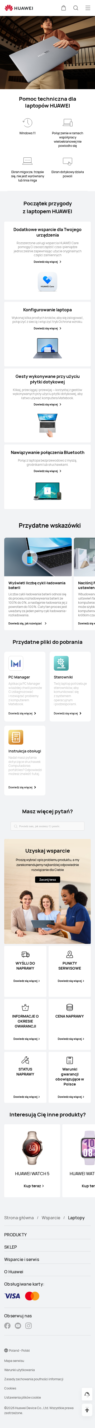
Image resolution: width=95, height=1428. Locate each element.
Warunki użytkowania (19, 1370)
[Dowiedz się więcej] (47, 282)
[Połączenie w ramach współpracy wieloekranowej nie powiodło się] (68, 122)
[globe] (6, 1350)
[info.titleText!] (25, 954)
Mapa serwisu (14, 1361)
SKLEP (10, 1247)
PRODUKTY (15, 1234)
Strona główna (19, 1218)
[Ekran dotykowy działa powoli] (68, 161)
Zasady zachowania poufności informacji (33, 1379)
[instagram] (28, 1326)
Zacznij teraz (47, 879)
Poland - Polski (19, 1350)
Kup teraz (32, 1185)
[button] (63, 8)
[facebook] (7, 1326)
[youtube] (18, 1326)
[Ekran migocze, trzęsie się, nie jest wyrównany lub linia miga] (28, 161)
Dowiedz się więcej (46, 262)
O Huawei (13, 1271)
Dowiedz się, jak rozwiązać (25, 623)
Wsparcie (51, 1218)
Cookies (10, 1388)
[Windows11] (28, 122)
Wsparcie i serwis (21, 1259)
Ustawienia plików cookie (22, 1397)
